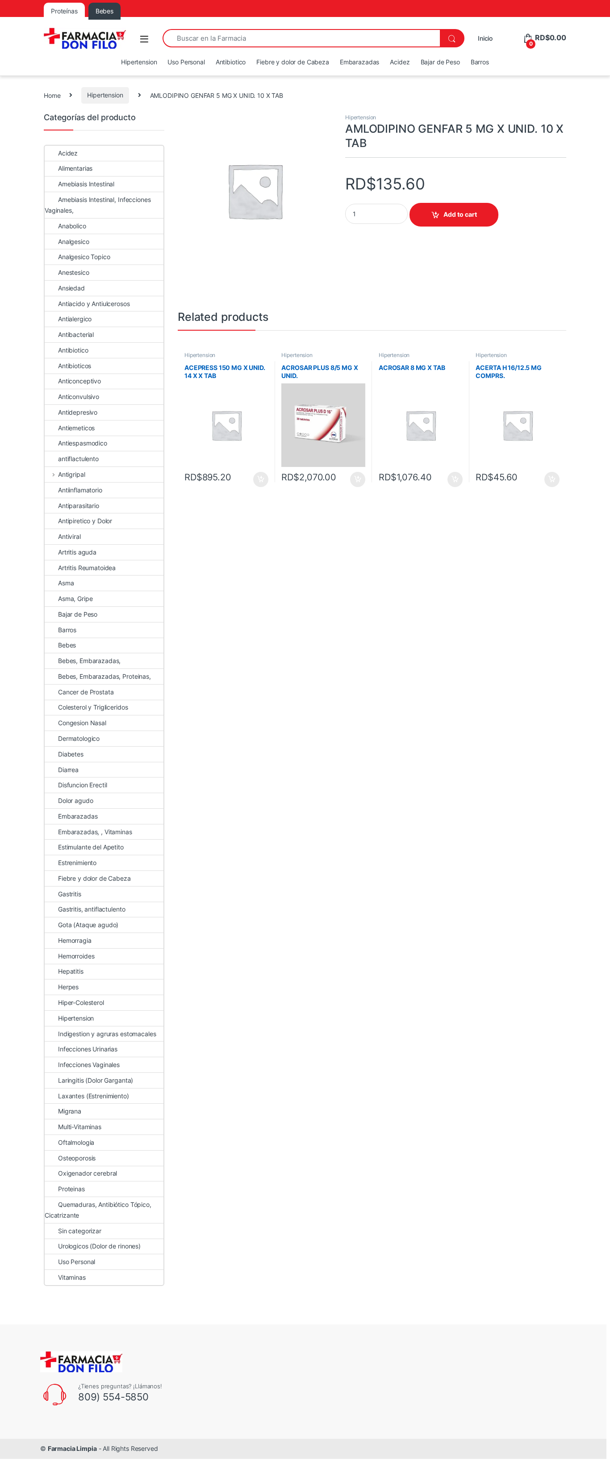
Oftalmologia (76, 1142)
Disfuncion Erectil (82, 785)
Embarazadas (359, 62)
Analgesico (73, 241)
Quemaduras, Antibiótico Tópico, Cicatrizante (98, 1210)
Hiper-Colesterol (81, 1002)
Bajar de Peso (440, 62)
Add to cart (460, 214)
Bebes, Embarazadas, (89, 660)
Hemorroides (76, 956)
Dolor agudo (75, 800)
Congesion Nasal (82, 723)
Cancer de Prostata (85, 692)
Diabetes (71, 754)
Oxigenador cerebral (87, 1173)
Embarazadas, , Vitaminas (95, 832)
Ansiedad (71, 288)
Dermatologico (79, 738)
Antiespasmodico (82, 443)
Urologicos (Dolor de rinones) (99, 1246)
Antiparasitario (78, 505)
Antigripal (71, 474)
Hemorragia (75, 940)
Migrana (69, 1111)
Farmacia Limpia (72, 1448)
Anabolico (72, 226)
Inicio (485, 38)
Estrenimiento (77, 862)
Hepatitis (71, 971)
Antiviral (69, 536)
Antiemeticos (76, 428)
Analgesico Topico (84, 257)
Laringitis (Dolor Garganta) (95, 1080)
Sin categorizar (79, 1231)
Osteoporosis (77, 1158)
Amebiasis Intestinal (86, 184)
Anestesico (73, 272)
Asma (66, 583)
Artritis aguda (77, 552)
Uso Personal (186, 62)
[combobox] (301, 38)
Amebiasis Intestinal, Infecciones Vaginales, (97, 205)
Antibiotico (231, 62)
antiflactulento (78, 458)
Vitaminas (72, 1277)
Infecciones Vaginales (89, 1064)
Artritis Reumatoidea (87, 568)
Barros (480, 62)
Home (52, 95)
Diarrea (68, 769)
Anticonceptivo (79, 381)
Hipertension (139, 62)
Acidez (399, 62)
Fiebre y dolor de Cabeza (292, 62)
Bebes (67, 645)
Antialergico (75, 319)
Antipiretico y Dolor (85, 521)
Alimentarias (75, 168)
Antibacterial (76, 334)
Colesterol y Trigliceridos (93, 707)
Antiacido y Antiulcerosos (94, 303)
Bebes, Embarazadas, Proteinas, (104, 676)
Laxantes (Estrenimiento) (93, 1096)
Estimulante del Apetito (91, 847)
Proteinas (71, 1189)
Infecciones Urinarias (87, 1049)
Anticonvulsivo (78, 396)
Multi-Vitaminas (79, 1126)
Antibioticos (74, 366)
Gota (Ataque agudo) (88, 925)
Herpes (68, 987)
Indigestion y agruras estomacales (107, 1034)
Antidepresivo (77, 412)
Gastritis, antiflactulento (91, 909)
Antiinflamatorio (80, 490)
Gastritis (69, 894)
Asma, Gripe (75, 598)
